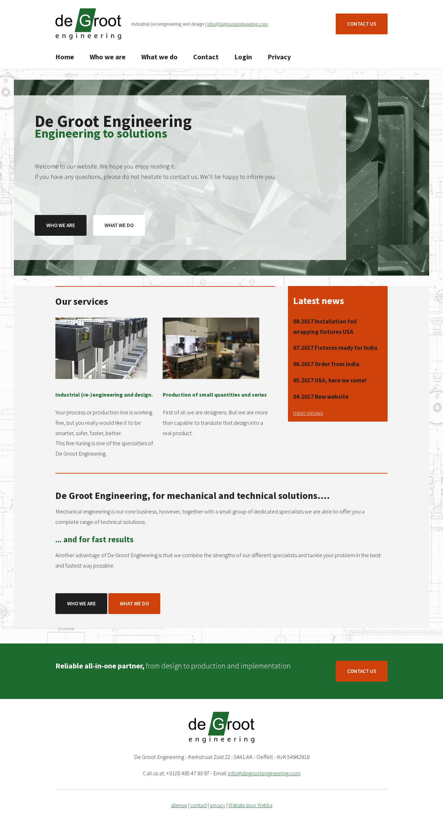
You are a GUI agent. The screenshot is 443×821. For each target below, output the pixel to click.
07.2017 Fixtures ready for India (335, 348)
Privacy (279, 56)
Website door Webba (250, 805)
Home (64, 56)
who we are (60, 225)
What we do (159, 56)
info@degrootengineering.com (237, 24)
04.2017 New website (321, 396)
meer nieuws (308, 412)
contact (198, 805)
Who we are (108, 56)
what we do (119, 225)
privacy (217, 805)
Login (243, 56)
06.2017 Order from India (326, 364)
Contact (206, 56)
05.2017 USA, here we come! (330, 380)
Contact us (361, 23)
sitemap (179, 805)
